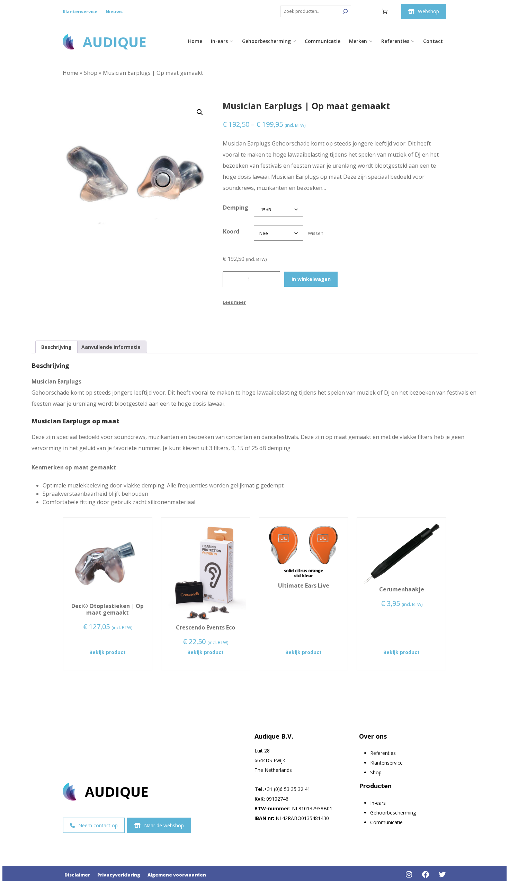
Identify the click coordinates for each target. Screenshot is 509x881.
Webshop (428, 11)
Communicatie (322, 41)
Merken (358, 41)
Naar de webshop (164, 825)
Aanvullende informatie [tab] (111, 347)
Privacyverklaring (118, 875)
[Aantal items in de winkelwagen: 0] (385, 11)
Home (195, 41)
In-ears (219, 41)
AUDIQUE (114, 41)
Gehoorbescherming (266, 41)
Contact (433, 41)
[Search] (345, 11)
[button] (200, 112)
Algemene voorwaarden (177, 875)
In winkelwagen (311, 279)
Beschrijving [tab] (56, 347)
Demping (235, 207)
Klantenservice (80, 11)
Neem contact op (98, 825)
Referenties (395, 41)
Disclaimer (77, 875)
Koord (231, 231)
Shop (90, 73)
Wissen (315, 233)
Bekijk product (120, 652)
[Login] (368, 11)
